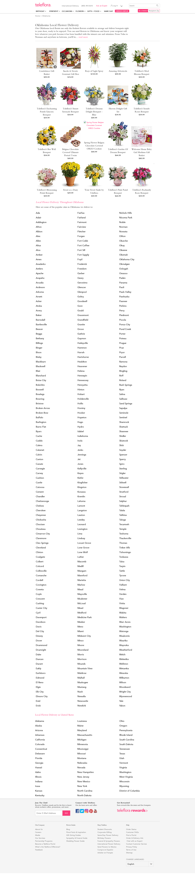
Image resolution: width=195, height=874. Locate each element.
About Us (39, 829)
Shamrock (124, 422)
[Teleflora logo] (43, 6)
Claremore (41, 538)
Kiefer (80, 478)
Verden (122, 594)
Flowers (80, 11)
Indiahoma (82, 436)
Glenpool (82, 292)
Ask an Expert (101, 6)
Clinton (39, 552)
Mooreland (82, 649)
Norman (123, 227)
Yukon (122, 705)
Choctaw (40, 524)
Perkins (123, 306)
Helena (80, 371)
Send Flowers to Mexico (107, 847)
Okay (122, 245)
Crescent (40, 598)
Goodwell (82, 301)
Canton (39, 459)
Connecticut (41, 749)
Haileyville (82, 343)
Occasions (67, 11)
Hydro (80, 426)
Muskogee (82, 682)
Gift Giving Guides (73, 835)
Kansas (38, 790)
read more (83, 37)
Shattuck (123, 426)
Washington (125, 626)
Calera (39, 445)
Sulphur (123, 501)
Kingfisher (82, 482)
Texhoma (123, 533)
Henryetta (82, 385)
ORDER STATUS (122, 11)
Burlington (41, 422)
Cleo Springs (42, 543)
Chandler (40, 496)
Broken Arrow (43, 408)
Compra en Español (105, 850)
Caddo (39, 440)
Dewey (39, 636)
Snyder (122, 450)
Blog (68, 829)
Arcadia (40, 282)
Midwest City (84, 636)
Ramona (123, 361)
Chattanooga (42, 501)
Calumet (40, 450)
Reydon (123, 366)
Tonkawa (123, 557)
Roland (122, 380)
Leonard (81, 524)
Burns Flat (41, 426)
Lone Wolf (82, 552)
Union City (124, 580)
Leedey (81, 519)
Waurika (123, 640)
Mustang (81, 687)
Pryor (122, 352)
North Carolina (84, 790)
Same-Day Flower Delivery (108, 835)
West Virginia (126, 776)
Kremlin (81, 496)
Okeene (123, 250)
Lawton (81, 515)
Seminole (123, 412)
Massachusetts (84, 735)
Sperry (122, 459)
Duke (38, 654)
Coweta (40, 589)
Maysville (82, 594)
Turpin (122, 566)
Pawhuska (124, 296)
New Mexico (83, 781)
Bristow (40, 403)
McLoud (81, 603)
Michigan (81, 739)
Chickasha (41, 519)
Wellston (123, 663)
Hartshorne (83, 357)
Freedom (81, 268)
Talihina (123, 515)
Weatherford (125, 649)
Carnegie (40, 468)
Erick (38, 705)
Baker (39, 315)
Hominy (81, 408)
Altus (38, 245)
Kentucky (39, 795)
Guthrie (81, 333)
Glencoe (81, 287)
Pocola (122, 319)
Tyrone (122, 575)
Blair (38, 371)
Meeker (81, 622)
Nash (80, 691)
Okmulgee (124, 264)
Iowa (37, 786)
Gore (80, 306)
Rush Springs (125, 385)
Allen (38, 240)
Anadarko (41, 264)
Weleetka (124, 659)
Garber (80, 273)
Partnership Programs (43, 841)
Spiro (121, 464)
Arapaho (40, 278)
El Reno (39, 682)
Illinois (38, 776)
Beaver (39, 329)
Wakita (122, 612)
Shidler (122, 436)
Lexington (82, 529)
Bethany (40, 338)
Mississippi (82, 749)
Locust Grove (84, 543)
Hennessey (82, 380)
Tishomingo (125, 552)
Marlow (81, 584)
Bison (38, 352)
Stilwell (122, 482)
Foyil (79, 259)
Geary (80, 278)
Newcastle (82, 701)
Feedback (39, 850)
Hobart (81, 394)
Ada (38, 213)
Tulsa (121, 561)
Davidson (40, 622)
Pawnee (123, 301)
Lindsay (81, 538)
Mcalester (82, 598)
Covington (41, 584)
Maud (80, 589)
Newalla (81, 696)
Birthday (40, 11)
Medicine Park (84, 617)
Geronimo (82, 282)
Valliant (123, 584)
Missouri (81, 753)
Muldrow (81, 673)
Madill (80, 566)
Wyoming (124, 786)
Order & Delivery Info (134, 838)
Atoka (39, 306)
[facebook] (77, 812)
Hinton (80, 389)
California (40, 739)
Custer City (41, 608)
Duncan (39, 659)
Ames (39, 259)
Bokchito (40, 385)
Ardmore (40, 287)
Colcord (40, 566)
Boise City (41, 380)
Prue (121, 347)
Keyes (80, 473)
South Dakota (126, 744)
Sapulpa (123, 408)
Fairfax (80, 213)
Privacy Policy (131, 847)
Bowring (40, 398)
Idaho (38, 772)
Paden (122, 278)
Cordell (39, 580)
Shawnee (123, 431)
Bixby (39, 357)
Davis (39, 626)
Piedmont (124, 315)
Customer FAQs (132, 832)
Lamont (81, 505)
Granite (81, 324)
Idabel (80, 431)
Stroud (122, 496)
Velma (122, 589)
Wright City (125, 691)
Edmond (40, 677)
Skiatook (123, 440)
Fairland (81, 217)
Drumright (41, 649)
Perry (122, 310)
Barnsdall (40, 319)
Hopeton (81, 417)
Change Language (135, 859)
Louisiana (82, 721)
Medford (81, 612)
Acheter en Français (105, 853)
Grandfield (82, 319)
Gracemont (83, 315)
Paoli (121, 287)
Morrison (81, 659)
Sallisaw (123, 398)
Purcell (122, 357)
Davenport (41, 617)
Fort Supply (83, 254)
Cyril (38, 612)
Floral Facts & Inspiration (76, 832)
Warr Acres (125, 622)
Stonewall (124, 487)
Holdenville (83, 398)
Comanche (41, 575)
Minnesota (82, 744)
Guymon (81, 338)
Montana (81, 758)
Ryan (121, 389)
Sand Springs (125, 403)
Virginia (123, 767)
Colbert (39, 561)
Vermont (123, 763)
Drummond (41, 645)
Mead (80, 608)
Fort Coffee (83, 245)
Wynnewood (125, 696)
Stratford (123, 491)
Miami (80, 631)
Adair (38, 217)
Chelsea (40, 505)
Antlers (39, 268)
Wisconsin (124, 781)
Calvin (39, 454)
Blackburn (41, 361)
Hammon (82, 347)
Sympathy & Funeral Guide (76, 838)
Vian (121, 598)
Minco (80, 640)
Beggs (39, 333)
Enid (38, 701)
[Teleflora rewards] (132, 811)
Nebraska (82, 763)
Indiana (38, 781)
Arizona (39, 730)
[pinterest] (91, 812)
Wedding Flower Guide (75, 841)
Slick (121, 445)
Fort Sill (81, 250)
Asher (39, 301)
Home (37, 16)
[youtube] (96, 812)
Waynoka (124, 645)
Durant (39, 663)
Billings (39, 343)
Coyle (39, 594)
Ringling (123, 371)
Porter (122, 333)
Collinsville (41, 570)
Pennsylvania (125, 730)
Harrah (80, 352)
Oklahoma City (126, 259)
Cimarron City (43, 533)
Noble (122, 222)
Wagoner (123, 608)
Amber (39, 254)
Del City (40, 631)
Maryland (82, 730)
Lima (79, 533)
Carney (39, 473)
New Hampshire (85, 772)
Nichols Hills (125, 213)
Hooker (81, 412)
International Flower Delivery (109, 844)
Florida (38, 758)
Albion (39, 231)
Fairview (81, 227)
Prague (122, 343)
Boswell (40, 389)
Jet (79, 459)
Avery (39, 310)
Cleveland (41, 547)
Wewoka (123, 673)
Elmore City (42, 696)
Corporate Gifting (105, 832)
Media (37, 835)
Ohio (121, 721)
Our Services (40, 838)
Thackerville (125, 538)
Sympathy (53, 11)
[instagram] (86, 812)
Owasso (123, 273)
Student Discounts (105, 829)
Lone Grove (83, 547)
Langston (82, 510)
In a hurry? (143, 10)
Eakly (38, 668)
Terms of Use (131, 850)
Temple (122, 529)
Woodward (124, 687)
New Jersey (83, 776)
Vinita (122, 603)
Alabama (39, 721)
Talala (122, 510)
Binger (39, 347)
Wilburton (124, 677)
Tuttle (122, 570)
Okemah (123, 254)
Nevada (81, 767)
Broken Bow (42, 412)
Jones (80, 464)
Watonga (123, 631)
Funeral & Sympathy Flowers (109, 841)
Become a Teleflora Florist (45, 844)
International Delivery (70, 6)
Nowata (123, 231)
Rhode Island (125, 735)
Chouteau (41, 529)
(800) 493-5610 (87, 6)
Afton (39, 227)
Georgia (39, 763)
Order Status (131, 829)
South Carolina (126, 739)
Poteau (122, 338)
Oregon (123, 725)
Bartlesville (41, 324)
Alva (38, 250)
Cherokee (41, 510)
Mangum (81, 570)
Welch (122, 654)
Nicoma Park (125, 217)
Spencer (123, 454)
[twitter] (82, 812)
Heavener (82, 366)
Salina (122, 394)
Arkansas (39, 735)
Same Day (109, 11)
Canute (39, 464)
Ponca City (124, 324)
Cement (40, 491)
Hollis (80, 403)
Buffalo (39, 417)
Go (66, 813)
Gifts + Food (93, 11)
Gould (80, 310)
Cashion (40, 478)
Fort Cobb (82, 240)
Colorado (40, 744)
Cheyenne (41, 515)
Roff (121, 375)
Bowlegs (40, 394)
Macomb (81, 561)
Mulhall (81, 677)
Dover (39, 640)
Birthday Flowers (104, 838)
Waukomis (124, 636)
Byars (39, 431)
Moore (80, 645)
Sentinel (123, 417)
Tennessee (124, 749)
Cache (39, 436)
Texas (122, 753)
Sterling (123, 468)
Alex (38, 236)
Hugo (80, 422)
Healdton (82, 361)
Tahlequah (124, 505)
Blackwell (40, 366)
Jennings (81, 454)
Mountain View (84, 668)
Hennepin (82, 375)
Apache (39, 273)
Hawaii (38, 767)
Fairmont (81, 222)
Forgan (81, 236)
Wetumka (124, 668)
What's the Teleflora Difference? (47, 847)
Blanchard (41, 375)
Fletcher (81, 231)
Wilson (122, 682)
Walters (123, 617)
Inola (79, 440)
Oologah (123, 268)
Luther (80, 557)
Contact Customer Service (136, 844)
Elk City (40, 691)
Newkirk (81, 705)
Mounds (81, 663)
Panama (123, 282)
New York (82, 786)
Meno (80, 626)
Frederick (82, 264)
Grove (80, 329)
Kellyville (81, 468)
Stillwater (124, 478)
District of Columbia (129, 790)
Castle (39, 482)
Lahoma (81, 501)
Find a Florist (131, 835)
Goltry (80, 296)
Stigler (122, 473)
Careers (38, 832)
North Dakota (84, 795)
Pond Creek (125, 329)
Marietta (81, 580)
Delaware (40, 753)
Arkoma (40, 292)
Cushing (40, 603)
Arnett (39, 296)
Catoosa (40, 487)
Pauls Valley (125, 292)
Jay (79, 445)
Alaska (38, 725)
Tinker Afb (124, 547)
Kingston (81, 487)
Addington (41, 222)
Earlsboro (41, 673)
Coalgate (40, 557)
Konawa (81, 491)
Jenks (80, 450)
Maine (80, 725)
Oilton (122, 236)
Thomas (123, 543)
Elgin (38, 687)
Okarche (123, 240)
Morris (80, 654)
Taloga (122, 519)
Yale (121, 701)
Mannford (82, 575)
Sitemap (129, 853)
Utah (121, 758)
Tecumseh (124, 524)
